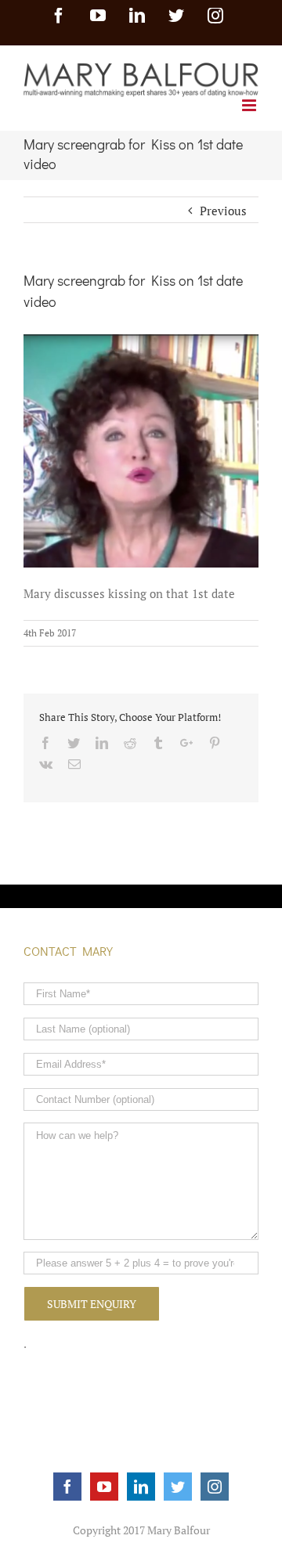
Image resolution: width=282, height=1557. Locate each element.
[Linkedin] (141, 1486)
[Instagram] (215, 1486)
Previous (223, 210)
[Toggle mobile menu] (250, 105)
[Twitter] (178, 1486)
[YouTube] (104, 1486)
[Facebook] (67, 1486)
